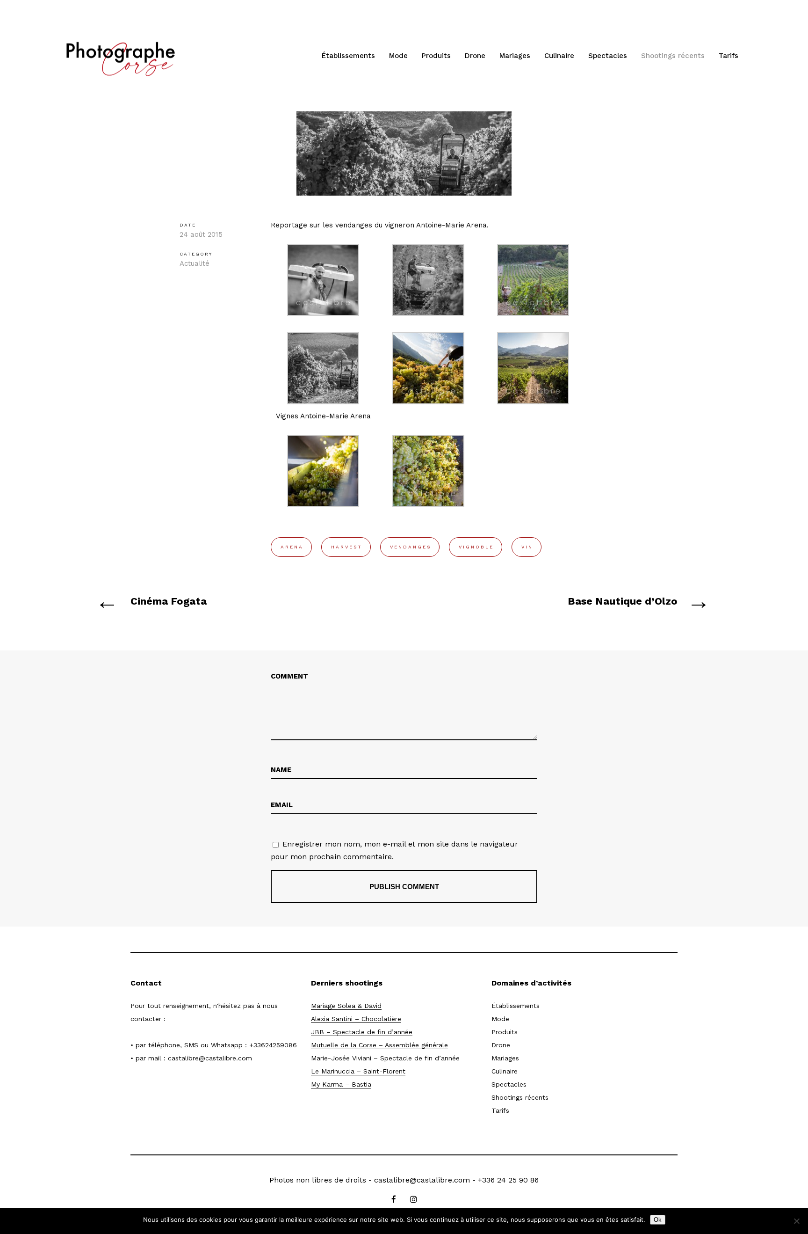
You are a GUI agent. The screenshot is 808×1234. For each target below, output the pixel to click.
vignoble (476, 546)
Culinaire (559, 55)
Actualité (194, 263)
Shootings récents (673, 55)
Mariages (514, 55)
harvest (346, 546)
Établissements (348, 55)
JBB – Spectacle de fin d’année (361, 1032)
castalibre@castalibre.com (210, 1058)
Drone (475, 55)
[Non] (796, 1221)
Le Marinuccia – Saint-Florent (358, 1071)
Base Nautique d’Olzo (623, 601)
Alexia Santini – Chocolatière (356, 1018)
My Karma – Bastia (341, 1084)
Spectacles (607, 55)
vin (527, 546)
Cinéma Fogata (168, 601)
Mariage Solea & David (346, 1005)
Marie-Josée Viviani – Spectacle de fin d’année (385, 1058)
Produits (436, 55)
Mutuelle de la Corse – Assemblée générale (379, 1045)
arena (292, 546)
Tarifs (728, 55)
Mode (398, 55)
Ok (658, 1219)
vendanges (410, 546)
